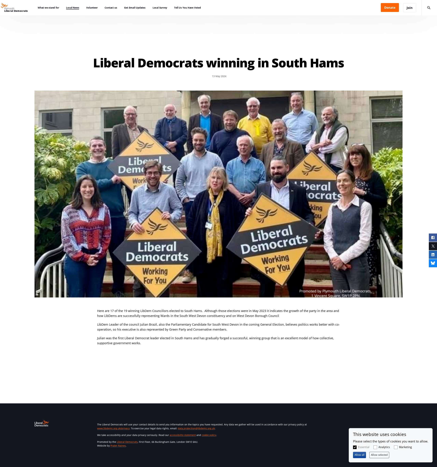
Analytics (384, 447)
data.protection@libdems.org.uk (196, 428)
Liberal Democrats (127, 441)
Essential (363, 447)
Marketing (405, 447)
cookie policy (209, 435)
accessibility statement (183, 435)
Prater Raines (118, 445)
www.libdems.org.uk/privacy (113, 428)
